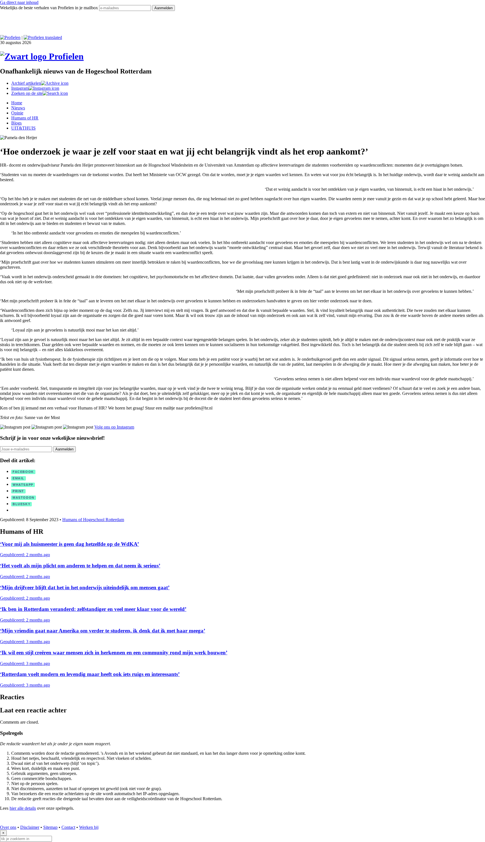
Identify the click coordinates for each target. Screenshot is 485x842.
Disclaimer (29, 827)
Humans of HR (24, 118)
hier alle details (23, 808)
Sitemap (50, 827)
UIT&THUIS (23, 128)
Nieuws (18, 107)
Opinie (17, 113)
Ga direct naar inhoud (19, 2)
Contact (68, 827)
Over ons (8, 827)
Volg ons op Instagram (114, 427)
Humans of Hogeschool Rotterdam (93, 519)
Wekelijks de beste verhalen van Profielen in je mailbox (49, 7)
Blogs (16, 123)
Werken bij (89, 827)
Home (16, 102)
